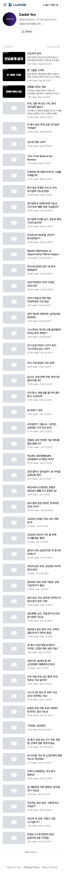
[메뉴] (5, 5)
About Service (49, 867)
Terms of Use (14, 867)
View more (30, 852)
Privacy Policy (32, 867)
